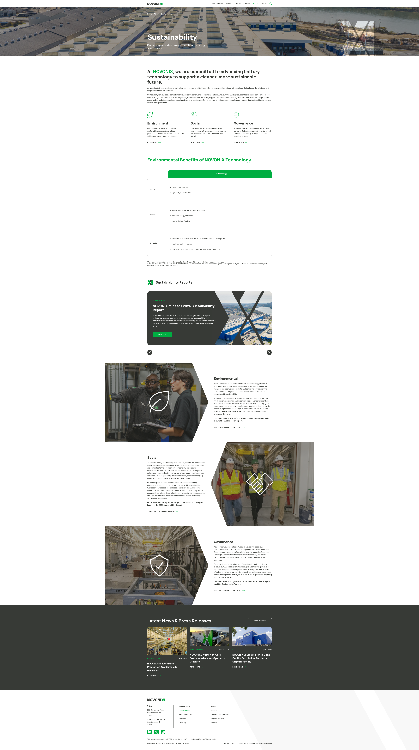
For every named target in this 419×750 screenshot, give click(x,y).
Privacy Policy (229, 743)
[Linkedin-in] (149, 732)
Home (149, 14)
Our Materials (184, 706)
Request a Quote (217, 718)
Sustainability (184, 710)
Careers (214, 710)
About (156, 14)
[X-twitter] (156, 732)
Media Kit (182, 718)
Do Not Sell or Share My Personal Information (255, 743)
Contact (214, 723)
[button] (230, 3)
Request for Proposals (220, 714)
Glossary (182, 723)
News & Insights (185, 714)
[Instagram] (163, 732)
